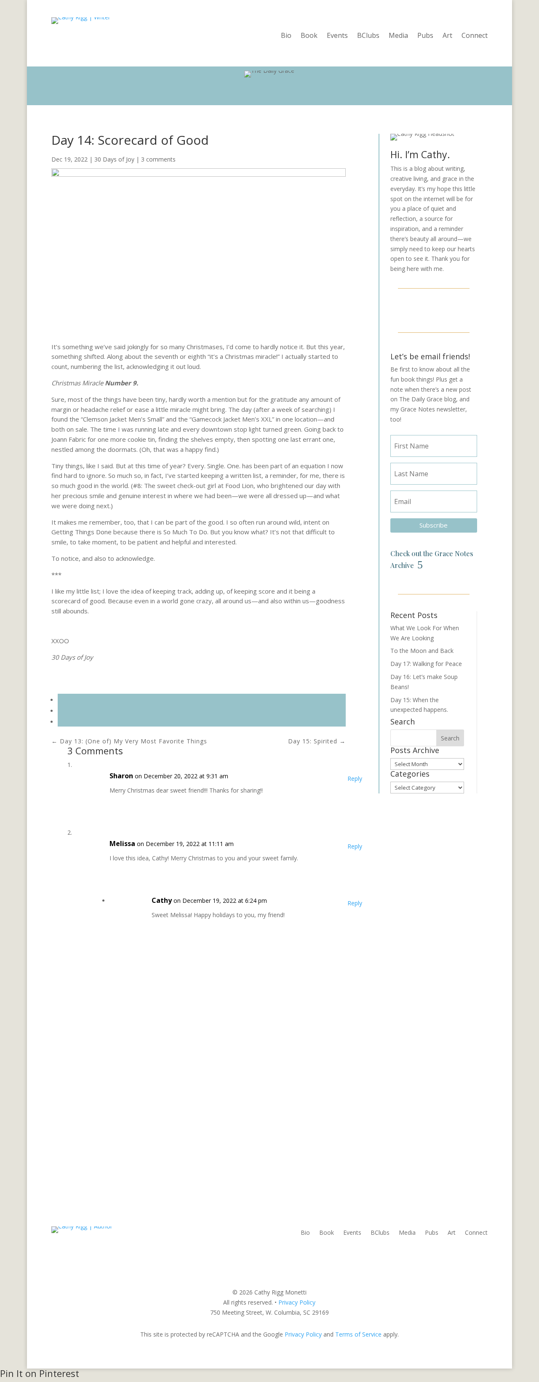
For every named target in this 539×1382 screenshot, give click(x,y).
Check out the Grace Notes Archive (431, 559)
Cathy (162, 900)
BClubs (368, 36)
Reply (354, 779)
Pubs (425, 36)
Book (309, 36)
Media (398, 36)
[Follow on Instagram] (433, 309)
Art (447, 36)
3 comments (158, 159)
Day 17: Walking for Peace (426, 664)
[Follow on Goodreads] (454, 309)
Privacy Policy (296, 1302)
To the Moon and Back (422, 651)
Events (337, 36)
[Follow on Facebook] (413, 309)
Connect (475, 36)
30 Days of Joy (114, 159)
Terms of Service (358, 1334)
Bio (286, 36)
